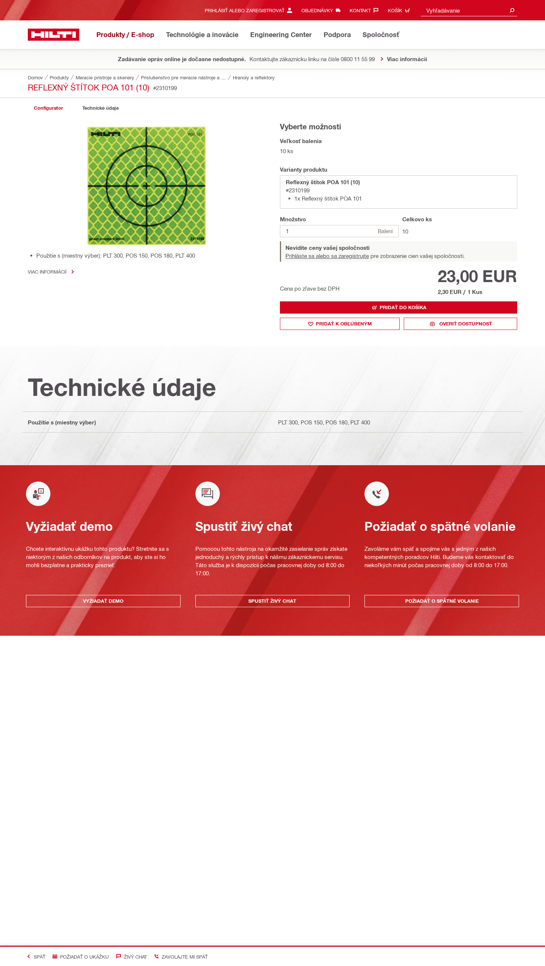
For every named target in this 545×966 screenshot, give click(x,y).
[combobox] (469, 10)
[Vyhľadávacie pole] (512, 10)
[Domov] (53, 35)
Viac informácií (47, 271)
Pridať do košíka (403, 307)
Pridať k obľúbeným (344, 324)
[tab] (48, 108)
